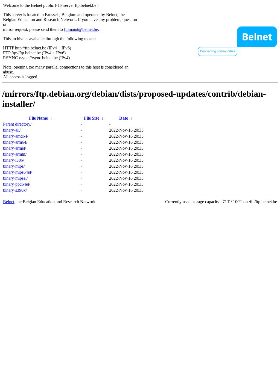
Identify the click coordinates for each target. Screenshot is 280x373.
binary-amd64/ (15, 136)
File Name (38, 118)
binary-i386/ (13, 160)
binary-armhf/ (15, 154)
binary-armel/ (14, 148)
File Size (91, 118)
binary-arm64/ (15, 142)
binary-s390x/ (15, 190)
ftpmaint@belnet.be (81, 29)
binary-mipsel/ (15, 178)
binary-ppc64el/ (16, 184)
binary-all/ (12, 130)
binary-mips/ (14, 166)
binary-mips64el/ (17, 172)
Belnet (8, 201)
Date (123, 118)
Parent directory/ (17, 124)
